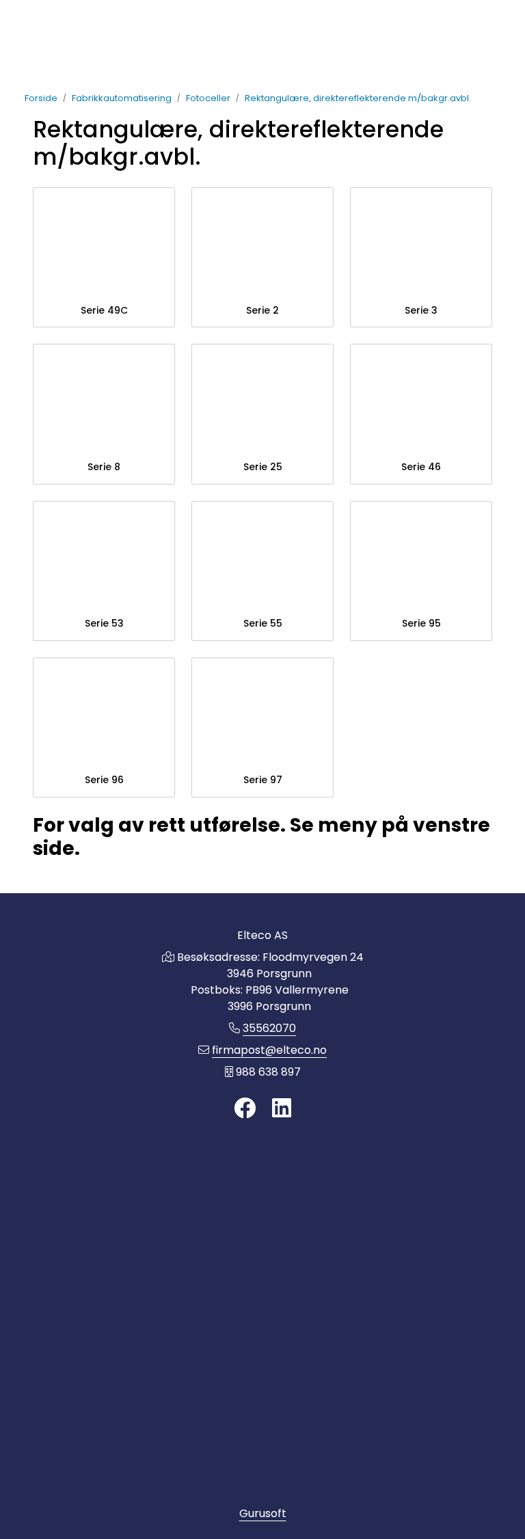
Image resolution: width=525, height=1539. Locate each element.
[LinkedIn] (281, 1109)
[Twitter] (245, 1109)
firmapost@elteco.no (269, 1050)
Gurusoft (262, 1513)
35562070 (269, 1028)
